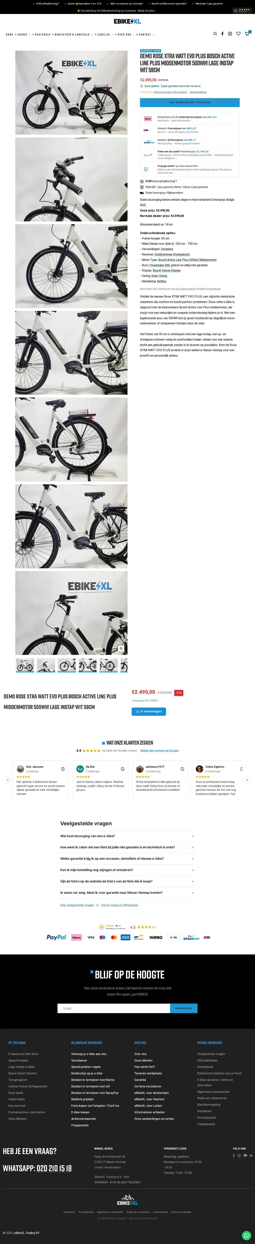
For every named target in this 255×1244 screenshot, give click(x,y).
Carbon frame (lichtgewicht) (27, 1086)
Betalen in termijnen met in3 (90, 1086)
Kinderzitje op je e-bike (86, 1073)
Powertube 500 (160, 265)
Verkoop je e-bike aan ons (88, 1054)
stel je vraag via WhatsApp (119, 905)
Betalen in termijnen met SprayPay (95, 1093)
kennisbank (214, 289)
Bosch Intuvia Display (167, 270)
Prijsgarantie (80, 1125)
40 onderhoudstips (186, 289)
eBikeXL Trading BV (26, 1233)
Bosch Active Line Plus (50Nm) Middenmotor (187, 260)
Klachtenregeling (208, 1104)
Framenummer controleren (26, 1112)
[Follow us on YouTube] (245, 1155)
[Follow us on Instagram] (230, 34)
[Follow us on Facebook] (222, 34)
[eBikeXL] (127, 1200)
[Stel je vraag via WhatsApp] (246, 1235)
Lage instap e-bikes (21, 1067)
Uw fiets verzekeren (147, 1086)
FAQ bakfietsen (207, 1060)
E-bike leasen (80, 1112)
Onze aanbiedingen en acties (154, 1119)
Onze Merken (17, 1119)
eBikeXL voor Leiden (148, 1106)
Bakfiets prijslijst (82, 1099)
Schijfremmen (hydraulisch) (172, 254)
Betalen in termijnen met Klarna (92, 1080)
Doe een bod (16, 1106)
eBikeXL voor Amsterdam (151, 1093)
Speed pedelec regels (86, 1067)
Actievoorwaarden (83, 1119)
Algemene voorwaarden (213, 1092)
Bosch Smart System (22, 1073)
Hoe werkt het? (144, 1067)
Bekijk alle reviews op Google (160, 751)
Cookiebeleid (206, 1124)
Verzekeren (79, 1060)
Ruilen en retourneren (212, 1098)
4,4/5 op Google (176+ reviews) (170, 92)
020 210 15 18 (54, 1168)
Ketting (161, 281)
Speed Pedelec (18, 1060)
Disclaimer (204, 1111)
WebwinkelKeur (198, 92)
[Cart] (247, 35)
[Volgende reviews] (247, 780)
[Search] (215, 33)
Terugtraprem (17, 1080)
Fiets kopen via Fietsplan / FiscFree (95, 1106)
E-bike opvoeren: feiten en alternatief (215, 1083)
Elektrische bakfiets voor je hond (219, 1073)
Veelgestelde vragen (211, 1054)
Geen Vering (159, 276)
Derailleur (167, 249)
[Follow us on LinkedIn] (251, 1155)
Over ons (140, 1054)
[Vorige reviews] (7, 780)
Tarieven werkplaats (148, 1073)
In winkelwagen (151, 711)
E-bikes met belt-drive (23, 1054)
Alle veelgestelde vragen (77, 905)
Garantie (140, 1080)
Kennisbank (205, 1067)
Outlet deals (16, 1099)
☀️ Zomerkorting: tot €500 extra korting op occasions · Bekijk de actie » (116, 10)
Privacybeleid (206, 1118)
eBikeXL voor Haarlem (149, 1099)
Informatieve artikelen (149, 1112)
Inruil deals (15, 1093)
